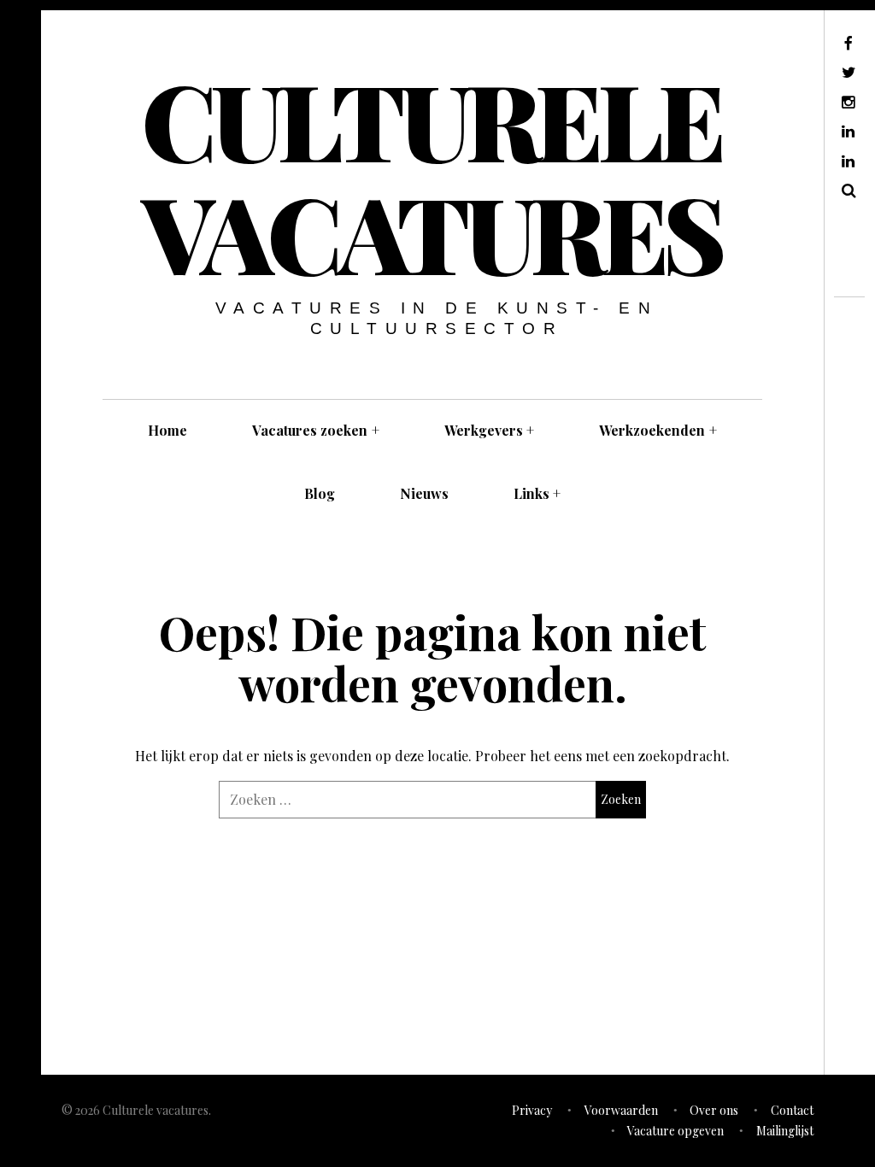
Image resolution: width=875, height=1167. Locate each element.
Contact (792, 1110)
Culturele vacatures (431, 175)
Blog (319, 493)
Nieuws (424, 493)
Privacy (532, 1110)
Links (537, 493)
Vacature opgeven (675, 1131)
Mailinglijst (784, 1131)
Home (167, 430)
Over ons (714, 1110)
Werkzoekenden (658, 430)
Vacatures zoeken (315, 430)
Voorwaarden (621, 1110)
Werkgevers (489, 430)
